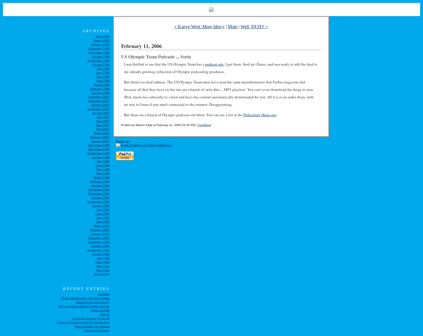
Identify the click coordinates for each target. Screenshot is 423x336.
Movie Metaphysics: (85, 298)
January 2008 (100, 92)
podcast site (214, 64)
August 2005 (101, 205)
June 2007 (102, 121)
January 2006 (100, 185)
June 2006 (102, 165)
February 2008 (100, 88)
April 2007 (103, 129)
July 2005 (103, 209)
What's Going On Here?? (93, 302)
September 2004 (98, 249)
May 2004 (103, 266)
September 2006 (98, 153)
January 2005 (100, 233)
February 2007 (100, 137)
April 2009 (103, 36)
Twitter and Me (100, 310)
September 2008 (98, 60)
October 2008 (100, 56)
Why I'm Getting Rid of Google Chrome (84, 306)
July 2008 (103, 68)
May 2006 (103, 169)
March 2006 (102, 177)
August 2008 (101, 64)
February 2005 (100, 229)
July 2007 (103, 117)
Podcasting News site (259, 114)
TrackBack (204, 125)
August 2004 (101, 253)
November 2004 (99, 241)
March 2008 (102, 84)
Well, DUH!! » (254, 26)
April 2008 (103, 80)
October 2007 (100, 104)
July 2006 (103, 161)
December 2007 (99, 96)
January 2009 (100, 44)
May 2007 (103, 125)
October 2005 (100, 197)
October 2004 (100, 245)
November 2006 (99, 149)
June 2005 (102, 213)
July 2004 (103, 257)
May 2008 (103, 76)
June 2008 (102, 72)
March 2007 (102, 133)
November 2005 (99, 193)
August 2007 (101, 112)
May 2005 (103, 217)
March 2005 (102, 225)
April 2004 (103, 270)
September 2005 (98, 201)
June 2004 (102, 262)
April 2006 (103, 173)
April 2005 (103, 221)
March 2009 (102, 40)
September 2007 (98, 108)
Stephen (104, 294)
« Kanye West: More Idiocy (199, 26)
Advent (105, 314)
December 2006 (99, 145)
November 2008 (99, 52)
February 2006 (100, 181)
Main (232, 26)
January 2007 (100, 141)
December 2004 (99, 237)
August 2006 (101, 157)
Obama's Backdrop (97, 330)
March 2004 (102, 274)
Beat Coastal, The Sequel (92, 326)
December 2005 (99, 189)
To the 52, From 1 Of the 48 (91, 318)
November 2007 (99, 100)
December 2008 (99, 48)
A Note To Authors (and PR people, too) (83, 322)
